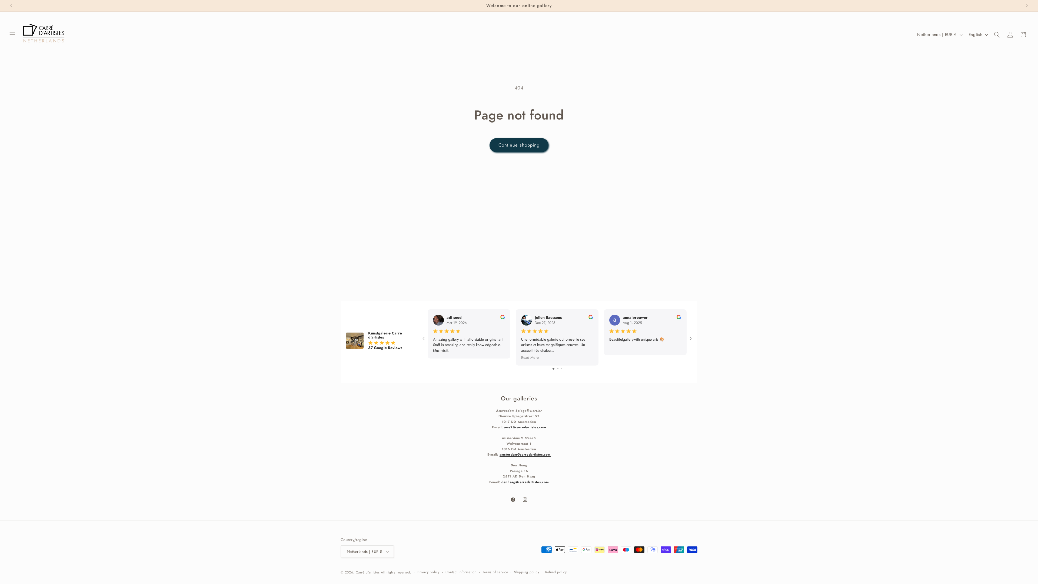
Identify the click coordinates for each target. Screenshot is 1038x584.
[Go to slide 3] (561, 368)
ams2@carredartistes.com (525, 427)
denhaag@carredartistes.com (525, 482)
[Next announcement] (1027, 5)
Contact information (461, 572)
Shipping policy (526, 572)
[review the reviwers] (502, 318)
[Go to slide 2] (557, 368)
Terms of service (495, 572)
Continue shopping (519, 145)
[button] (12, 34)
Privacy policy (428, 572)
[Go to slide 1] (553, 369)
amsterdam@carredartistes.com (525, 454)
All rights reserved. (396, 572)
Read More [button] (530, 357)
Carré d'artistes (368, 572)
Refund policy (556, 572)
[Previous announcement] (11, 5)
